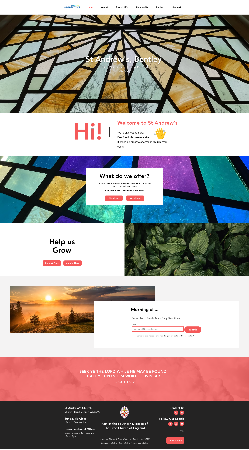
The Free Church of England (124, 428)
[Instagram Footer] (176, 423)
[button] (104, 7)
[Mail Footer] (181, 412)
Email (134, 324)
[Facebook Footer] (170, 423)
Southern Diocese (131, 424)
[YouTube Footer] (181, 423)
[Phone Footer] (176, 412)
